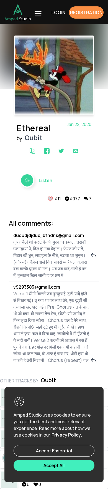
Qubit (34, 137)
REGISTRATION (86, 12)
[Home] (17, 12)
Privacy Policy (66, 435)
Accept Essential (54, 451)
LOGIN (58, 12)
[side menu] (38, 13)
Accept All (54, 465)
